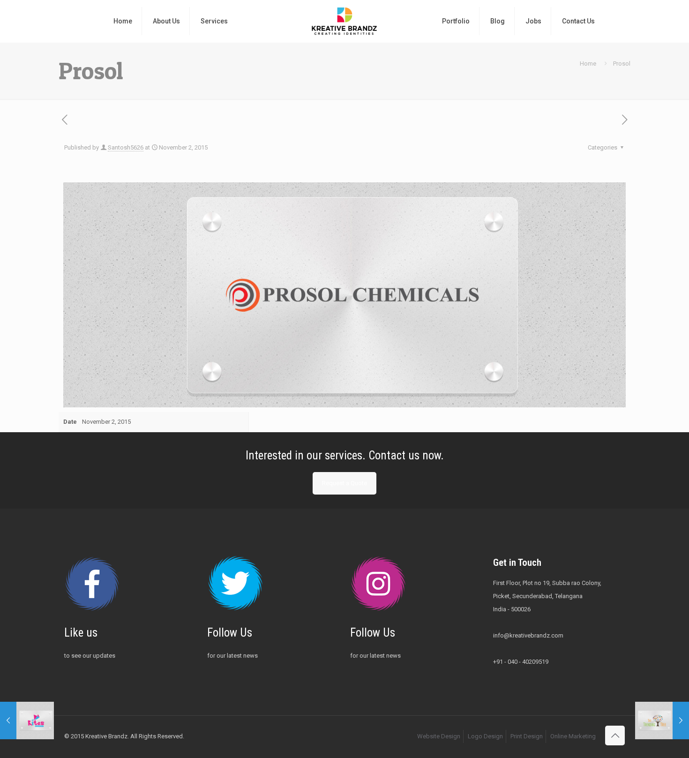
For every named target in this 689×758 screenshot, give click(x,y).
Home (588, 63)
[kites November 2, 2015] (27, 720)
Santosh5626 (125, 147)
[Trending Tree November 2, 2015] (662, 720)
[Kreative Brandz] (344, 21)
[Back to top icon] (615, 735)
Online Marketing (573, 736)
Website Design (438, 736)
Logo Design (485, 736)
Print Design (526, 736)
